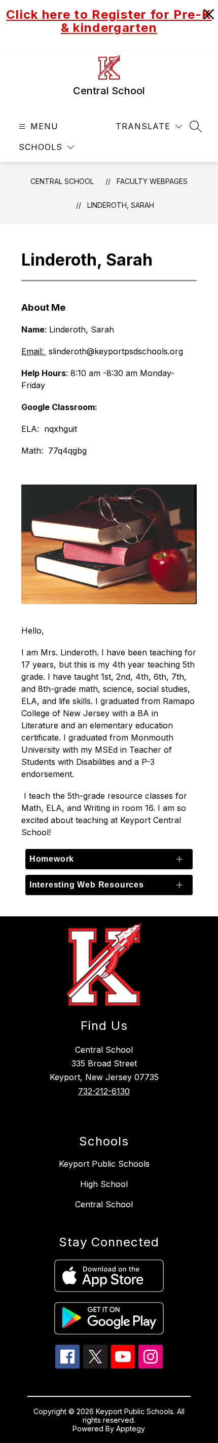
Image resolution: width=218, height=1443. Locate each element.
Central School (62, 181)
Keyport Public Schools (104, 1164)
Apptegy (130, 1428)
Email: (33, 351)
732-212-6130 (104, 1091)
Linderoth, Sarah (120, 205)
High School (104, 1184)
